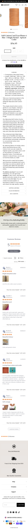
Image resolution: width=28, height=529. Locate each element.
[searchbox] (8, 258)
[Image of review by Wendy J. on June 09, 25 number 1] (6, 279)
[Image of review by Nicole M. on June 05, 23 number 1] (6, 342)
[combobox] (19, 261)
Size (14, 48)
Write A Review (14, 251)
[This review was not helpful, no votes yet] (23, 290)
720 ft (14, 51)
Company (13, 486)
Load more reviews (14, 429)
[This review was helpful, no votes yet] (21, 290)
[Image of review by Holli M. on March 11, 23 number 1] (6, 370)
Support (13, 492)
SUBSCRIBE (20, 505)
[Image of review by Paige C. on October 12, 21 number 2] (12, 407)
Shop (13, 481)
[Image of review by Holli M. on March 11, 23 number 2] (12, 370)
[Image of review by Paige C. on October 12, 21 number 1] (6, 407)
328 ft (20, 51)
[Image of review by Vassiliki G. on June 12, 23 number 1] (6, 307)
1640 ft (8, 51)
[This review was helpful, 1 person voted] (21, 325)
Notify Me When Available (14, 65)
